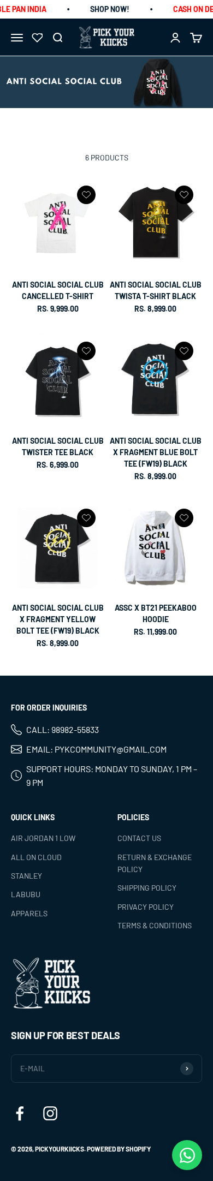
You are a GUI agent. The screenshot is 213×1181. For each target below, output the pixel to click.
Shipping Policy (146, 888)
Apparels (29, 913)
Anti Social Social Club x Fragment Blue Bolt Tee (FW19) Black (156, 452)
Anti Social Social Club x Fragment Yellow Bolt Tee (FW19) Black (58, 619)
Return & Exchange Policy (154, 863)
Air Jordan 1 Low (43, 838)
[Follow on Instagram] (50, 1114)
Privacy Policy (145, 906)
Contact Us (139, 838)
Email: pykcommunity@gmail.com (96, 749)
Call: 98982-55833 (62, 730)
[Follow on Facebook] (19, 1114)
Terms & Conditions (154, 925)
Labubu (25, 894)
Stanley (26, 875)
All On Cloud (36, 857)
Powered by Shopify (119, 1149)
